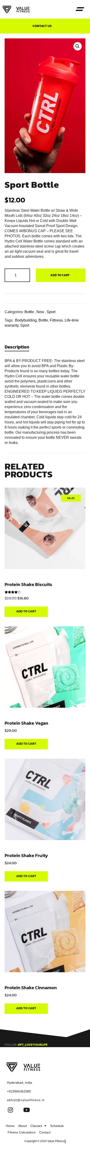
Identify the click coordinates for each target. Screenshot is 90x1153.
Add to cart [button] (26, 611)
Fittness (56, 320)
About (22, 1126)
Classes (36, 1126)
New (40, 312)
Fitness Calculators (22, 1132)
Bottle (29, 312)
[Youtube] (26, 1110)
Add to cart (59, 275)
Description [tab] (17, 346)
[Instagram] (10, 1110)
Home (10, 1126)
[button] (79, 9)
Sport (51, 312)
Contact (45, 1132)
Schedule (57, 1126)
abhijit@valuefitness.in (26, 1100)
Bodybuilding (26, 320)
